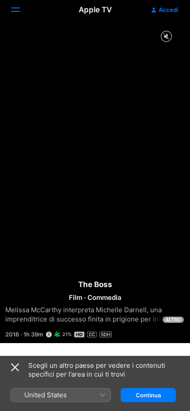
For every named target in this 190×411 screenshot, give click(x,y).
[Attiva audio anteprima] (166, 37)
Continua (148, 395)
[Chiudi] (15, 367)
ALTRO (173, 320)
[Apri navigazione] (20, 9)
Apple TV (95, 9)
